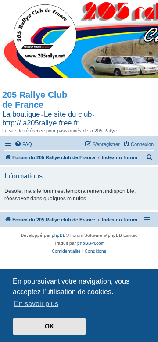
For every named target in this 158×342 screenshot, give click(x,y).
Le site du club (68, 114)
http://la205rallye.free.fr (40, 123)
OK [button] (49, 326)
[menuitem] (23, 144)
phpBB (59, 235)
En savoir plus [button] (36, 303)
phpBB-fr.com (90, 243)
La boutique (21, 114)
